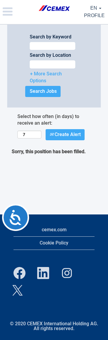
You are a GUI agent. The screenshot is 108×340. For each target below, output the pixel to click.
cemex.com (54, 229)
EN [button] (94, 8)
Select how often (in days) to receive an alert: (48, 120)
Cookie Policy (54, 243)
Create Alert (67, 134)
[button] (18, 12)
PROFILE (94, 15)
